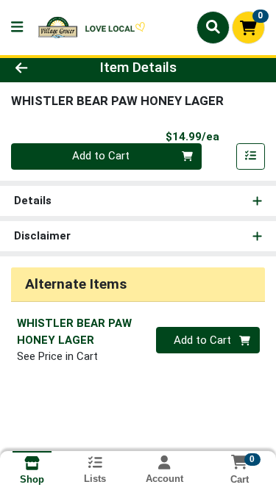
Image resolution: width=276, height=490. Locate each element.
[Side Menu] (17, 27)
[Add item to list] (251, 156)
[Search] (213, 27)
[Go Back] (42, 68)
